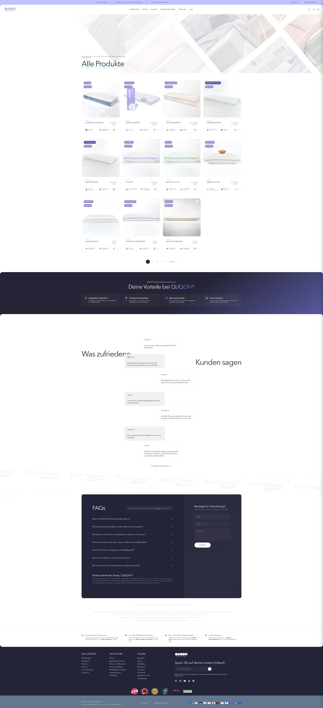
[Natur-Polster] (182, 158)
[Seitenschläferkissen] (141, 217)
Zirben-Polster (213, 182)
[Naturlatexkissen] (182, 217)
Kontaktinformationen (116, 704)
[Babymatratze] (101, 158)
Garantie (85, 664)
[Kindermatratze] (222, 99)
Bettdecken (141, 664)
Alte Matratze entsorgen (118, 670)
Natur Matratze (173, 123)
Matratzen (140, 658)
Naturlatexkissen (174, 241)
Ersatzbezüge (142, 679)
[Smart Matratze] (141, 99)
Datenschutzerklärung (93, 704)
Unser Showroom (87, 670)
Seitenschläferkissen (135, 241)
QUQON (87, 120)
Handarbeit (85, 661)
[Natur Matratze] (182, 99)
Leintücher (141, 670)
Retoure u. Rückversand (118, 664)
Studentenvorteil (115, 673)
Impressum (85, 673)
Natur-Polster (172, 182)
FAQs (158, 508)
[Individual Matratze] (101, 99)
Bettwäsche (141, 667)
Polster (129, 182)
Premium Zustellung (116, 667)
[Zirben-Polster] (222, 158)
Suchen (112, 658)
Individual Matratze (94, 123)
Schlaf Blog (113, 676)
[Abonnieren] (209, 669)
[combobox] (295, 2)
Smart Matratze (133, 123)
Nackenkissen (91, 241)
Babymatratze (91, 182)
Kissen (139, 661)
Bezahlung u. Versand (117, 661)
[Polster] (141, 158)
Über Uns (85, 667)
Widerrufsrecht (85, 704)
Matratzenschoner (143, 676)
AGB (170, 641)
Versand (103, 704)
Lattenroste (141, 673)
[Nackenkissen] (101, 217)
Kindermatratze (214, 123)
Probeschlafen (86, 658)
